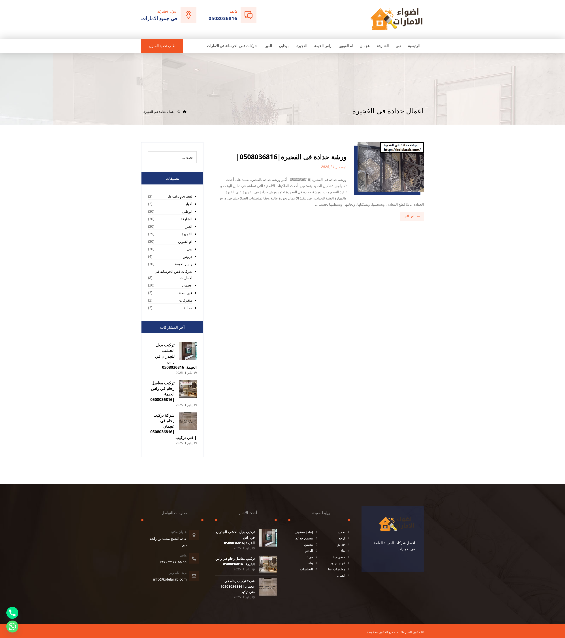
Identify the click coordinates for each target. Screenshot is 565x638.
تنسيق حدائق (304, 538)
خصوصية (339, 556)
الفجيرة (186, 234)
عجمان (187, 285)
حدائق (341, 544)
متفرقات (185, 300)
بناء (343, 550)
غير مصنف (184, 292)
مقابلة (187, 307)
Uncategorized (180, 196)
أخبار (188, 203)
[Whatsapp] (12, 626)
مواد (310, 556)
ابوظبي (187, 211)
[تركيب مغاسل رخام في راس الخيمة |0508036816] (188, 389)
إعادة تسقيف (304, 532)
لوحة (342, 538)
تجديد (341, 532)
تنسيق (308, 544)
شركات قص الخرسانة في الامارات (173, 274)
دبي (189, 249)
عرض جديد (337, 563)
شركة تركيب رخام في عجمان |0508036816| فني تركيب (173, 426)
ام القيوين (185, 241)
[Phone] (12, 613)
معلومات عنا (336, 569)
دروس (187, 256)
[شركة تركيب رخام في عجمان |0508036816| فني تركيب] (188, 421)
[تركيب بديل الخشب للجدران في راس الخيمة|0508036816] (188, 351)
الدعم (309, 550)
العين (188, 226)
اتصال (341, 575)
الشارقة (186, 218)
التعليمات (306, 569)
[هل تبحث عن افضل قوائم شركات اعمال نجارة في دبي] (396, 18)
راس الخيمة (183, 264)
